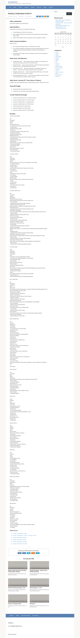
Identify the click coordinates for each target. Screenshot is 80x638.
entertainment (58, 56)
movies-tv (58, 63)
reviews (57, 70)
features (32, 7)
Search (55, 11)
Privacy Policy (35, 615)
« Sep (62, 46)
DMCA (17, 615)
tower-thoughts (59, 74)
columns (57, 53)
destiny (14, 7)
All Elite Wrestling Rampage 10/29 (16, 587)
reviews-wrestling (59, 72)
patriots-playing (59, 66)
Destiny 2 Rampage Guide (14, 603)
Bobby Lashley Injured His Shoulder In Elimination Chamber (17, 571)
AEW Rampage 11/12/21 (36, 587)
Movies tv (27, 7)
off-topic (57, 65)
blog (56, 52)
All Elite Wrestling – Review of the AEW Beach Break (38, 571)
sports (57, 73)
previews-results (59, 67)
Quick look (39, 7)
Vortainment (12, 2)
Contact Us (11, 615)
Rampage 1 (32, 603)
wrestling (51, 7)
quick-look (58, 69)
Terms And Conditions (25, 615)
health (57, 60)
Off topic (20, 7)
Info (10, 7)
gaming (44, 7)
